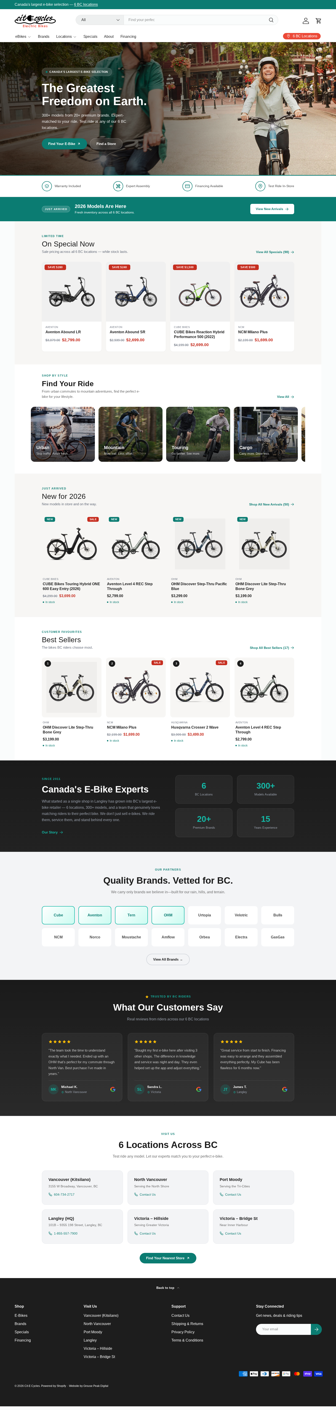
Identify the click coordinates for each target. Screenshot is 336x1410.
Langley (90, 1340)
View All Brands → (168, 959)
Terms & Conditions (187, 1340)
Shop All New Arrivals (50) (269, 504)
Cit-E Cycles (32, 1386)
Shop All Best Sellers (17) (269, 648)
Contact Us (180, 1315)
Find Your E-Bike (61, 144)
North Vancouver (97, 1324)
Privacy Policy (183, 1332)
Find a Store (106, 144)
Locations (64, 36)
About (108, 36)
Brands (43, 36)
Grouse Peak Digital (95, 1386)
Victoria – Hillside (98, 1348)
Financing (128, 36)
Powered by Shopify (53, 1386)
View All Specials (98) (272, 252)
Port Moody (93, 1332)
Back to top (165, 1288)
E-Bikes (21, 1315)
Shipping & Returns (187, 1324)
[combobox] (177, 20)
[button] (319, 21)
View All (283, 397)
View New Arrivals (77, 4)
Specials (90, 36)
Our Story (50, 832)
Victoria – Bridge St (99, 1357)
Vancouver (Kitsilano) (101, 1315)
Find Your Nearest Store (165, 1258)
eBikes (20, 36)
